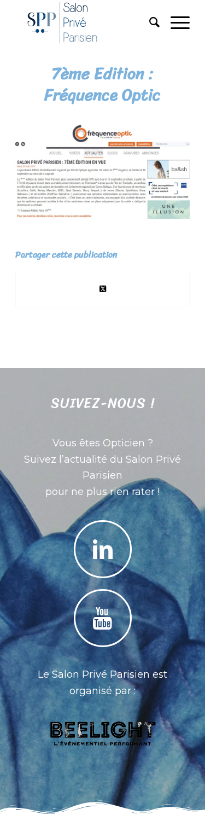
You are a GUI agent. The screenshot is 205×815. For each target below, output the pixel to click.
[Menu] (175, 22)
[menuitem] (149, 22)
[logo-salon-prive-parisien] (85, 22)
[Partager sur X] (102, 289)
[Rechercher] (149, 22)
